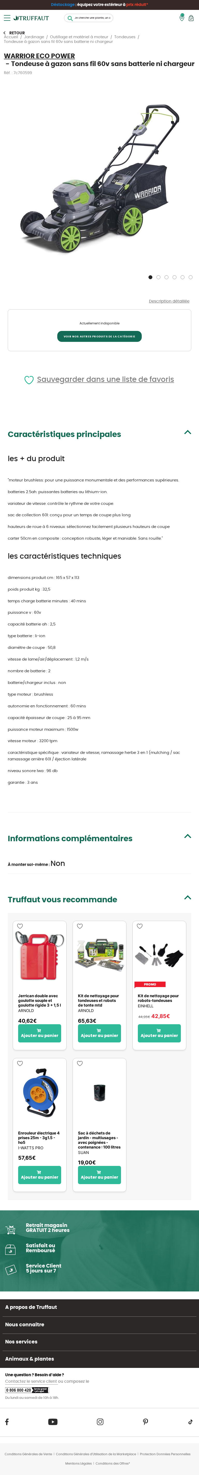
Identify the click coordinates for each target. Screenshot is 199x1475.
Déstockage (63, 5)
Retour (17, 33)
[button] (151, 276)
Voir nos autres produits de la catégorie (99, 336)
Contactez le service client (31, 1381)
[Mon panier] (191, 18)
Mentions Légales (78, 1463)
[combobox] (88, 18)
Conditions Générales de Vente (28, 1454)
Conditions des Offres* (113, 1463)
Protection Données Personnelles (165, 1454)
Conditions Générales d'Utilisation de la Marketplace (96, 1454)
